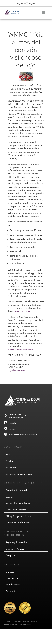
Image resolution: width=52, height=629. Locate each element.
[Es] (11, 613)
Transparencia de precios (18, 522)
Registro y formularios (16, 542)
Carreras (10, 571)
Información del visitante (18, 503)
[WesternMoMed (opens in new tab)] (26, 429)
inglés (20, 3)
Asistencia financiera (16, 509)
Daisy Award (12, 555)
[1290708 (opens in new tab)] (26, 423)
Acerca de (11, 590)
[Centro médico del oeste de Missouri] (13, 14)
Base (8, 454)
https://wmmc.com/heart (20, 349)
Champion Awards (15, 548)
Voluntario (11, 467)
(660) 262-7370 (22, 311)
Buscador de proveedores (18, 490)
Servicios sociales (14, 577)
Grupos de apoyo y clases (19, 473)
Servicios (10, 496)
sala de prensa (13, 584)
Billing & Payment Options (18, 516)
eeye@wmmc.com (16, 370)
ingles (32, 3)
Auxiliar (9, 460)
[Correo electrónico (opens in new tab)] (26, 435)
